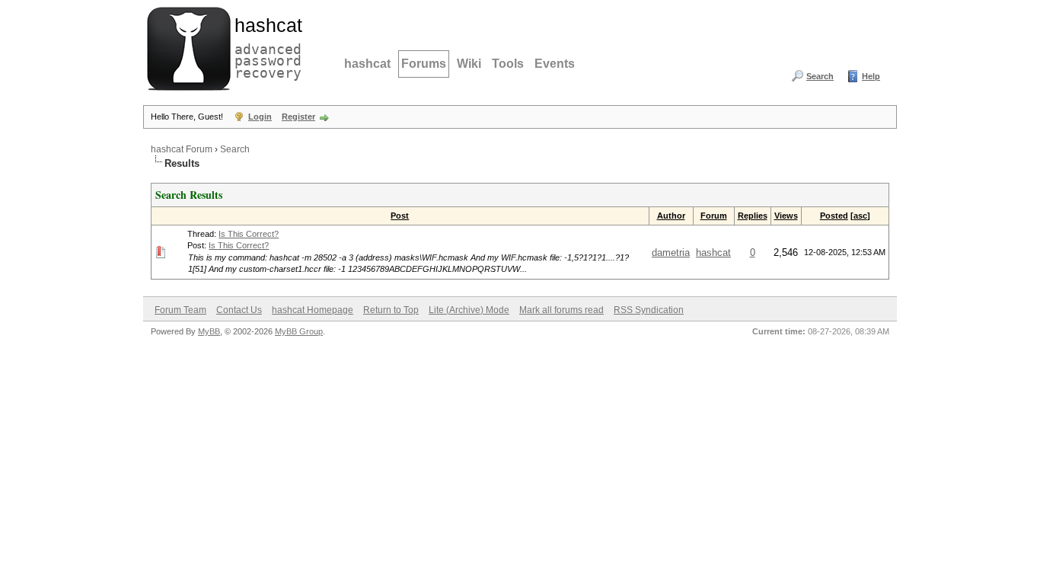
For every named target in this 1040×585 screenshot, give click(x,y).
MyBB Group (299, 331)
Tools (508, 63)
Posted (834, 215)
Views (786, 215)
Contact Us (239, 310)
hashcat (367, 63)
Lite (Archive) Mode (469, 310)
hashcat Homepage (312, 310)
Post (400, 215)
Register (298, 116)
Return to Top (391, 310)
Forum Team (180, 310)
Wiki (469, 63)
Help (871, 76)
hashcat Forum (181, 149)
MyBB (209, 331)
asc (860, 215)
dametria (671, 252)
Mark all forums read (561, 310)
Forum (713, 215)
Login (260, 116)
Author (671, 215)
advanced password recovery (264, 46)
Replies (752, 215)
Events (554, 63)
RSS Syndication (649, 310)
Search (820, 76)
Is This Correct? (249, 233)
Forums (423, 63)
